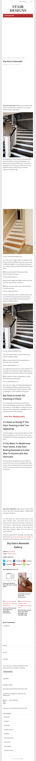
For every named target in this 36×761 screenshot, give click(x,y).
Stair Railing (7, 746)
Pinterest (19, 564)
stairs (14, 554)
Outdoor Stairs (8, 729)
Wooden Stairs (8, 750)
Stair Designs (19, 758)
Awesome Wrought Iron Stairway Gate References (14, 694)
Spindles (6, 734)
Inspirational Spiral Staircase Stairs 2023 (15, 689)
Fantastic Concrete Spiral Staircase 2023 (15, 708)
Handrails (7, 725)
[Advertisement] (18, 37)
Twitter (9, 561)
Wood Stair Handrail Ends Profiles (20, 537)
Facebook (19, 561)
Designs (6, 721)
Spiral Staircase (9, 738)
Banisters (7, 717)
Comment (6, 626)
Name (5, 645)
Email (28, 564)
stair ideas (10, 58)
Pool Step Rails (13, 700)
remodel (9, 554)
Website (5, 659)
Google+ (29, 561)
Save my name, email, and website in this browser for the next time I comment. (15, 667)
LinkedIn (9, 564)
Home (4, 58)
